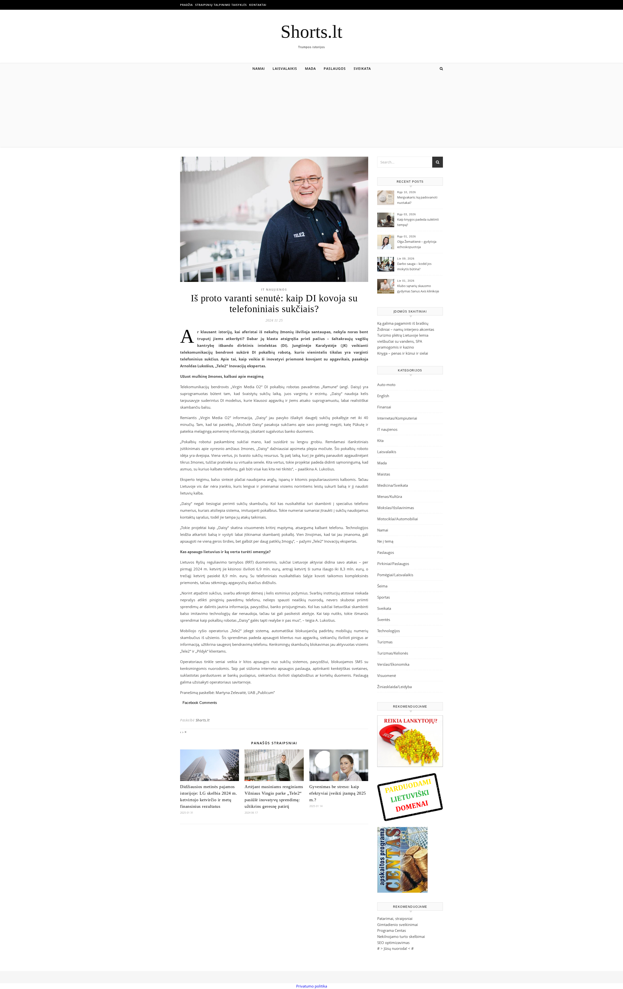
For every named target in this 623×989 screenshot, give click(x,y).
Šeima (382, 586)
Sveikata (362, 68)
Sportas (383, 597)
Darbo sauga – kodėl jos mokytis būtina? (414, 266)
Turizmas (385, 641)
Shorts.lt (311, 31)
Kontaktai (257, 5)
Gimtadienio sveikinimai (397, 924)
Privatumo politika (311, 986)
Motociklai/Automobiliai (397, 518)
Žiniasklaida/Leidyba (394, 686)
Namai (258, 68)
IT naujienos (274, 290)
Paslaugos (335, 68)
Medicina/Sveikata (392, 485)
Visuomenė (386, 675)
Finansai (384, 407)
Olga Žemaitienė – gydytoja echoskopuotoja (416, 244)
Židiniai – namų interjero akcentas (405, 329)
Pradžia (186, 5)
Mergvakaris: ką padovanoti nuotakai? (417, 200)
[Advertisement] (311, 110)
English (383, 395)
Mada (310, 68)
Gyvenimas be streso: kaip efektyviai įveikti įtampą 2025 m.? (337, 793)
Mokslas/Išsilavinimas (395, 507)
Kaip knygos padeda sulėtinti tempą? (418, 222)
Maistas (383, 474)
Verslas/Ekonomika (393, 664)
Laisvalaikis (285, 68)
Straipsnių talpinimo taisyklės (221, 5)
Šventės (383, 619)
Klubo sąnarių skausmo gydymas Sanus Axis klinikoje (418, 288)
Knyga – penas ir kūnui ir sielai (402, 353)
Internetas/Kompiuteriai (397, 418)
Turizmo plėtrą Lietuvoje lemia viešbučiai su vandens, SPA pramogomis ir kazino (402, 341)
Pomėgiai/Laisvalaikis (395, 574)
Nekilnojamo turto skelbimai (401, 936)
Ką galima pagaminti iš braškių (402, 323)
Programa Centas (391, 930)
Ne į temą (385, 541)
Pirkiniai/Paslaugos (393, 563)
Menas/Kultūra (389, 496)
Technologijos (388, 630)
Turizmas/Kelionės (392, 653)
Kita (380, 440)
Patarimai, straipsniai (394, 918)
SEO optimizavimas (393, 942)
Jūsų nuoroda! (395, 948)
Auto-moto (386, 384)
